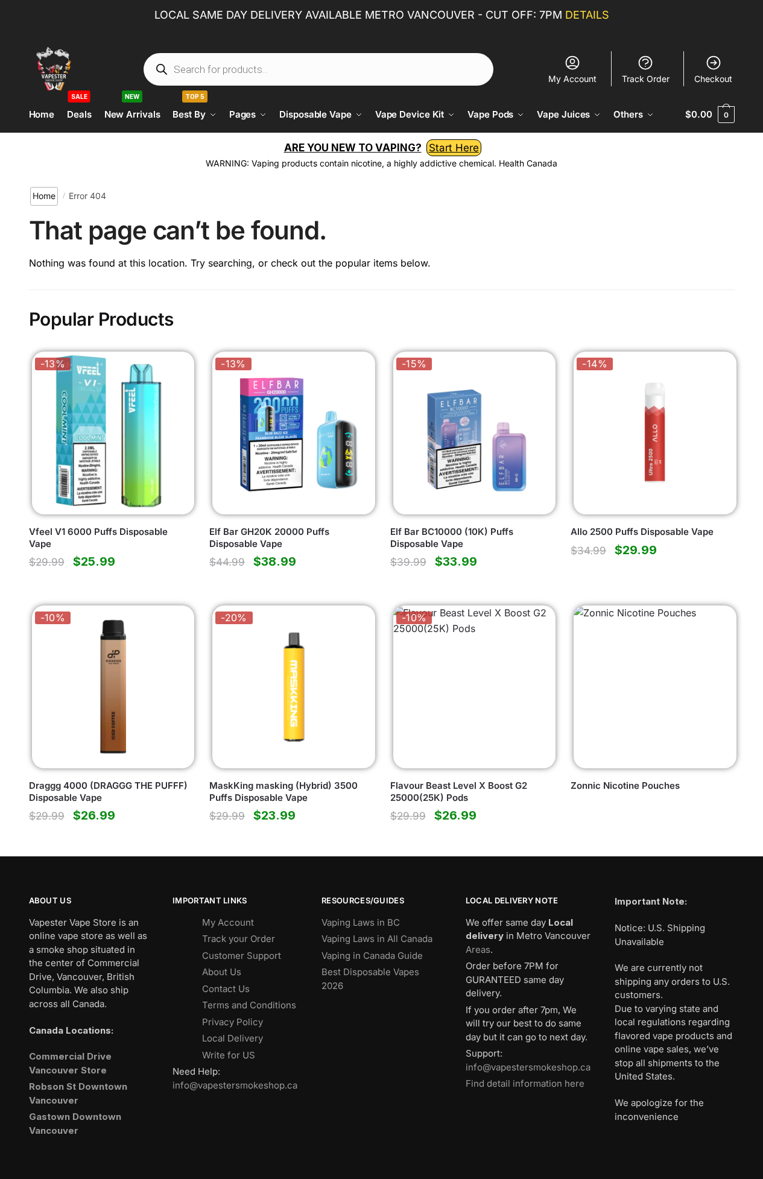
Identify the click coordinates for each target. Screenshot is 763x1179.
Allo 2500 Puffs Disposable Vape (642, 531)
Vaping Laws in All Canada (376, 938)
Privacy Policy (232, 1022)
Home (44, 196)
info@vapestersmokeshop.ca (235, 1085)
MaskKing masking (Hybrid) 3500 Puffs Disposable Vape (283, 791)
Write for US (228, 1055)
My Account (572, 79)
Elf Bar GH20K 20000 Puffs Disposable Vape (269, 537)
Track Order (646, 79)
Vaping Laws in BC (360, 922)
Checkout (713, 79)
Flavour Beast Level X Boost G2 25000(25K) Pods (458, 791)
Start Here (454, 148)
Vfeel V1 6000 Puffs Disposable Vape (98, 537)
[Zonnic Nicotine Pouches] (652, 686)
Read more (652, 842)
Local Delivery (232, 1038)
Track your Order (238, 938)
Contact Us (226, 988)
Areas (478, 949)
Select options (110, 588)
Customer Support (241, 955)
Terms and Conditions (249, 1005)
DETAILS (587, 14)
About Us (221, 972)
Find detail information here (525, 1083)
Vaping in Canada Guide (372, 955)
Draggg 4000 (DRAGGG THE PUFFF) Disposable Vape (108, 791)
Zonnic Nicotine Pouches (625, 785)
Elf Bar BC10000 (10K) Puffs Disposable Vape (451, 537)
